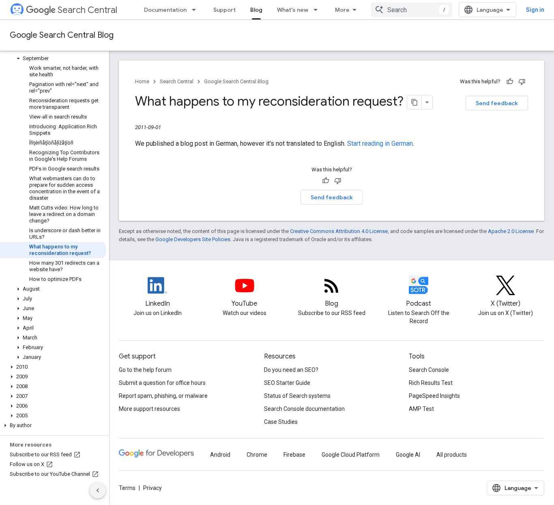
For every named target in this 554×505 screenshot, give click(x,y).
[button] (53, 58)
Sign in (535, 9)
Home (142, 81)
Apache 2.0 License (511, 231)
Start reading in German (380, 143)
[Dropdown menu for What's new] (318, 9)
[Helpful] (510, 82)
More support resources (149, 409)
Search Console (429, 370)
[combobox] (411, 9)
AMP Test (421, 409)
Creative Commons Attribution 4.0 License (339, 231)
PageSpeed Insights (434, 396)
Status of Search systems (297, 396)
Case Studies (281, 422)
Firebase (294, 454)
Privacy (152, 488)
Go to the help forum (145, 370)
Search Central (87, 9)
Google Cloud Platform (351, 454)
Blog (256, 9)
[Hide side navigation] (98, 490)
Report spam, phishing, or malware (163, 396)
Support (224, 9)
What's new (292, 9)
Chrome (257, 454)
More (342, 9)
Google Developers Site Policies (192, 239)
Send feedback (497, 103)
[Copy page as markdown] (414, 102)
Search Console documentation (304, 409)
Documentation (165, 9)
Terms (127, 488)
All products (451, 454)
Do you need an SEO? (291, 370)
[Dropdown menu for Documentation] (196, 9)
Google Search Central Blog (62, 35)
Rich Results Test (431, 383)
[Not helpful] (522, 82)
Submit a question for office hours (162, 383)
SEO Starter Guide (287, 383)
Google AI (408, 454)
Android (220, 454)
